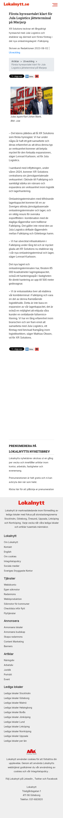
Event (7, 679)
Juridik (7, 669)
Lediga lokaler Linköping (17, 726)
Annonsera (11, 620)
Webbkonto (10, 584)
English (7, 551)
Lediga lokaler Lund (14, 721)
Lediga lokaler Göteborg (16, 698)
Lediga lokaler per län (15, 740)
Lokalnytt (10, 536)
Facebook (52, 778)
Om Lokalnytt (11, 542)
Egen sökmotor (12, 589)
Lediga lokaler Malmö (15, 702)
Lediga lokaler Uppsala (16, 736)
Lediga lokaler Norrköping (17, 731)
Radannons (10, 594)
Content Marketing (14, 641)
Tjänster (9, 578)
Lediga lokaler (13, 687)
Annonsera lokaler (13, 627)
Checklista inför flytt (14, 608)
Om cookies (10, 556)
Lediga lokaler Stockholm (17, 693)
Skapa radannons (13, 636)
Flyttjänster (10, 613)
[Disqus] (31, 396)
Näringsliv (9, 660)
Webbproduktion (13, 599)
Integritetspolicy (12, 561)
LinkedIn (28, 778)
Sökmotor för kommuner (16, 603)
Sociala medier (11, 566)
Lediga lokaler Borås (14, 712)
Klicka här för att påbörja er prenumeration (31, 489)
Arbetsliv (8, 665)
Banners (8, 646)
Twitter (38, 778)
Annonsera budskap (14, 632)
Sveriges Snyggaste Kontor (18, 570)
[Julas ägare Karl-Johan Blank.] (31, 100)
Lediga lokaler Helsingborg (18, 707)
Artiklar (15, 61)
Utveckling (14, 52)
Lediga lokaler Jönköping (17, 717)
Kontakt (8, 547)
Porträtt (8, 674)
